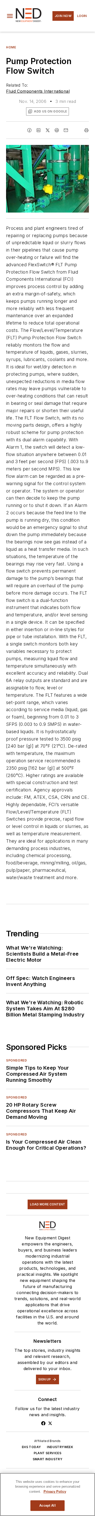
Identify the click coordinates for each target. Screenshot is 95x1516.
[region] (47, 1494)
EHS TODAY (31, 1447)
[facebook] (29, 130)
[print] (86, 130)
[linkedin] (38, 130)
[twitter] (47, 130)
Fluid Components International (38, 91)
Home (11, 47)
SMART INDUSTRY (48, 1459)
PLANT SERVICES (48, 1453)
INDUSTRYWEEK (60, 1447)
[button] (10, 16)
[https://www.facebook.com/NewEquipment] (43, 1423)
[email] (65, 130)
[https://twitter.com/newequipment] (50, 1423)
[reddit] (56, 130)
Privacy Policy (55, 1491)
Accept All (47, 1505)
